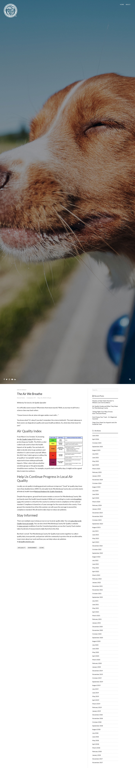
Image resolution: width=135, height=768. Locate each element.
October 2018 (96, 722)
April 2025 (95, 465)
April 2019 (95, 700)
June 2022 (95, 564)
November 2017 (97, 762)
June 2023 (95, 535)
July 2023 (95, 531)
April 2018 (95, 744)
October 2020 (96, 634)
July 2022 (95, 560)
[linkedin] (15, 379)
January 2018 (96, 755)
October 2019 (96, 678)
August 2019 (96, 685)
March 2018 (96, 748)
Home (122, 4)
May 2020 (95, 652)
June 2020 (95, 648)
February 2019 (97, 707)
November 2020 (97, 630)
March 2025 (96, 468)
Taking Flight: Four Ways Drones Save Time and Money (102, 412)
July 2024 (95, 490)
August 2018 (96, 729)
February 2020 (97, 663)
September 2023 (97, 524)
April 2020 (95, 656)
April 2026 (95, 439)
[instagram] (9, 379)
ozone (41, 547)
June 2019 (95, 693)
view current (23, 526)
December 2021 (97, 586)
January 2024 (96, 509)
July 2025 (95, 454)
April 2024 (95, 498)
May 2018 (95, 740)
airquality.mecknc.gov (26, 542)
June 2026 (95, 435)
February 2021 (97, 619)
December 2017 (97, 759)
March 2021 (96, 615)
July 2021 (95, 601)
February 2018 (97, 751)
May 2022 (95, 568)
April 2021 (95, 612)
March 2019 (96, 704)
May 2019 (95, 696)
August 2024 (96, 487)
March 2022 (96, 575)
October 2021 (96, 593)
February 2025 (97, 472)
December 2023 (97, 513)
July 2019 (95, 689)
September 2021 (97, 597)
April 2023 (95, 542)
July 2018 (95, 733)
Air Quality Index (26, 439)
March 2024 (96, 501)
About (128, 4)
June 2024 (95, 494)
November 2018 (97, 718)
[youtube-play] (12, 379)
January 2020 (96, 667)
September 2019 (97, 681)
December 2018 (97, 715)
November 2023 (97, 516)
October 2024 (96, 483)
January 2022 (96, 582)
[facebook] (4, 379)
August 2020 (96, 641)
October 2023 (96, 520)
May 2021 (95, 608)
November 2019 (97, 674)
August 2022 (96, 557)
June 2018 (95, 737)
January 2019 (96, 711)
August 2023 (96, 527)
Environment (22, 390)
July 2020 (95, 645)
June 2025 (95, 457)
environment (32, 547)
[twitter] (6, 379)
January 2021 (96, 623)
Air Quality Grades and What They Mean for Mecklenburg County (105, 407)
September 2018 (97, 726)
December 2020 (97, 626)
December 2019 (97, 670)
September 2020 (97, 637)
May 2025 (95, 461)
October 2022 (96, 549)
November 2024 (97, 479)
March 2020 (96, 659)
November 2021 (97, 590)
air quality (21, 547)
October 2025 (96, 443)
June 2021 (95, 604)
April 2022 (95, 571)
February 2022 (97, 579)
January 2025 (96, 476)
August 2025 (96, 450)
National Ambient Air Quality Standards (48, 491)
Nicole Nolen (21, 398)
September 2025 (97, 446)
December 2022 (97, 546)
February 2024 (97, 505)
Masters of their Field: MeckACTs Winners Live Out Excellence (103, 401)
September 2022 (97, 553)
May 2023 (95, 538)
